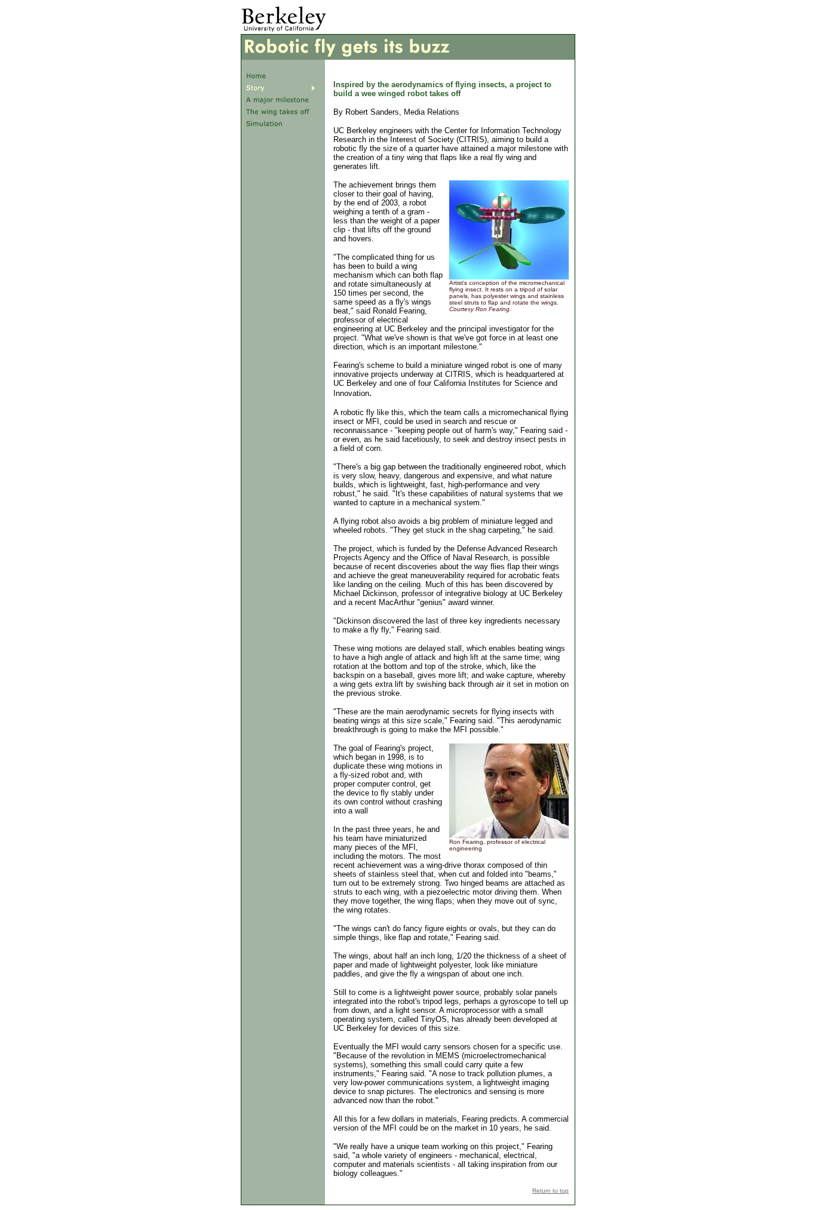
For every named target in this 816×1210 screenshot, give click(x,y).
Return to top (550, 1190)
